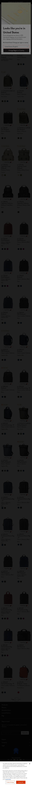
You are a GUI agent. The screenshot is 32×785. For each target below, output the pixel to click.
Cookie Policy (8, 779)
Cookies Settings (10, 782)
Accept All (21, 782)
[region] (16, 773)
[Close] (29, 763)
